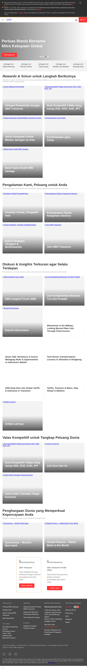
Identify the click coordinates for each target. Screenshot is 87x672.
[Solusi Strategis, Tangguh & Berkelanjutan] (23, 225)
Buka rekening (26, 585)
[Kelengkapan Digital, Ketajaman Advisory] (64, 194)
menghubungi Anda (50, 626)
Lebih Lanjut (54, 588)
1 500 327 (47, 610)
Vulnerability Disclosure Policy (58, 645)
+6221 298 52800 (50, 614)
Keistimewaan (7, 635)
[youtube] (4, 654)
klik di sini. (51, 662)
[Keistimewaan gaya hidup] (64, 118)
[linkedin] (15, 654)
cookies (20, 13)
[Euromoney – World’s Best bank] (23, 523)
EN (74, 607)
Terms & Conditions (9, 645)
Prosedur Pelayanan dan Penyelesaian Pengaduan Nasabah (53, 632)
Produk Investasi (29, 628)
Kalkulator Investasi (29, 626)
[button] (80, 2)
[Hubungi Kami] (76, 19)
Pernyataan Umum (9, 631)
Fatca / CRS (7, 633)
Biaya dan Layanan (9, 638)
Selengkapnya (9, 55)
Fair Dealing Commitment (37, 645)
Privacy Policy (22, 645)
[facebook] (10, 654)
